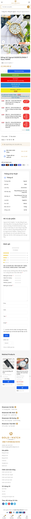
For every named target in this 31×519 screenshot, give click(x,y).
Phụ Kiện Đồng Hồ (7, 374)
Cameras (4, 460)
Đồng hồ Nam (5, 453)
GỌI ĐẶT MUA (15, 75)
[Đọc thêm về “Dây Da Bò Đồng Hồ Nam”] (8, 381)
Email (5, 323)
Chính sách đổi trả (6, 482)
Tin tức (3, 491)
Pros (4, 303)
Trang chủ (4, 11)
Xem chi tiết (24, 151)
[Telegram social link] (14, 140)
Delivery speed (7, 282)
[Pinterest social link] (10, 140)
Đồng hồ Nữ (5, 455)
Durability (6, 280)
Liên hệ (3, 494)
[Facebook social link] (6, 140)
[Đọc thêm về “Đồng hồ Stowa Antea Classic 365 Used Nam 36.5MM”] (22, 387)
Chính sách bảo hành (7, 480)
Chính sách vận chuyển (7, 474)
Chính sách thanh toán (7, 477)
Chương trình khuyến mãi (8, 496)
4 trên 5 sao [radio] (19, 275)
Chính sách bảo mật (7, 472)
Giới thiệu (4, 488)
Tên (4, 316)
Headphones (5, 463)
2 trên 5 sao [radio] (16, 275)
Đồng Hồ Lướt (20, 377)
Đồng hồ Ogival (12, 11)
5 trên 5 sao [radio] (20, 275)
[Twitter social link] (8, 140)
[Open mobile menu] (1, 2)
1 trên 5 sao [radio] (15, 275)
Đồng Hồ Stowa (20, 376)
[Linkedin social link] (12, 140)
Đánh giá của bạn (8, 275)
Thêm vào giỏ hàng (19, 71)
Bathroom (4, 465)
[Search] (28, 7)
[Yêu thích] (12, 360)
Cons (4, 310)
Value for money (7, 278)
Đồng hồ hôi (5, 458)
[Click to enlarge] (3, 41)
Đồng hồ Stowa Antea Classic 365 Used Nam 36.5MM (22, 373)
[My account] (29, 2)
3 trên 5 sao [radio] (17, 275)
